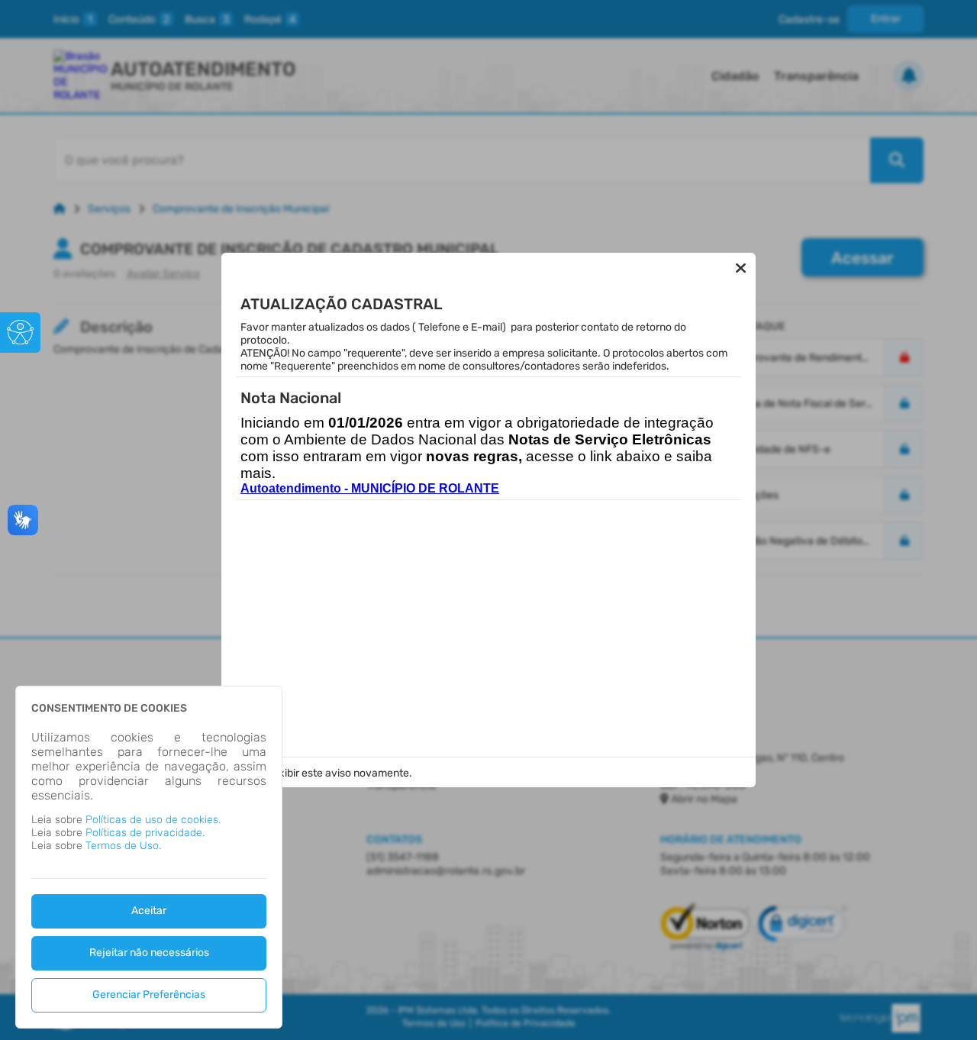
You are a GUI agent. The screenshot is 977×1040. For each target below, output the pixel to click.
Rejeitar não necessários (149, 952)
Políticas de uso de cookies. (153, 819)
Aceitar (148, 910)
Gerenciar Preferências (148, 994)
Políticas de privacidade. (145, 832)
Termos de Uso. (123, 845)
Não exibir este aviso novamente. (331, 773)
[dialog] (148, 857)
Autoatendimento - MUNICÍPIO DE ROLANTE (369, 488)
